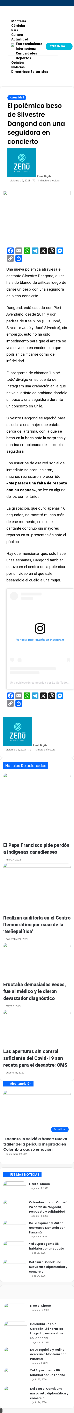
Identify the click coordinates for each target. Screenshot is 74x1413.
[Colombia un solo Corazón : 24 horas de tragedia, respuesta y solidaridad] (14, 1207)
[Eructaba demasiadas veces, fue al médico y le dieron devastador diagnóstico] (37, 962)
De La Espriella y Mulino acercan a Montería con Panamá (47, 1227)
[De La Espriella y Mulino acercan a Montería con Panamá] (14, 1228)
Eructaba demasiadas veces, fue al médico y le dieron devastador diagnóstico (34, 991)
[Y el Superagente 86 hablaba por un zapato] (14, 1249)
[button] (3, 10)
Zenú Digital (44, 176)
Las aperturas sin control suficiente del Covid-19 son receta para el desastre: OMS (35, 1058)
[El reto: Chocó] (14, 1189)
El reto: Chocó (39, 1184)
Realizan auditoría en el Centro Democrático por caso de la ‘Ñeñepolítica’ (37, 924)
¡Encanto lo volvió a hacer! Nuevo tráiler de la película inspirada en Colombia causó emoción (35, 1144)
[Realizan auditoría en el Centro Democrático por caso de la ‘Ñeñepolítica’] (37, 889)
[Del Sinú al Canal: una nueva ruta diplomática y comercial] (14, 1267)
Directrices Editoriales (29, 72)
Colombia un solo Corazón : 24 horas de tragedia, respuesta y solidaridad (50, 1207)
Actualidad (17, 97)
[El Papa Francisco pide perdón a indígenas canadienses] (37, 807)
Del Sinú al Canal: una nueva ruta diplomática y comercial (48, 1266)
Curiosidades (26, 53)
